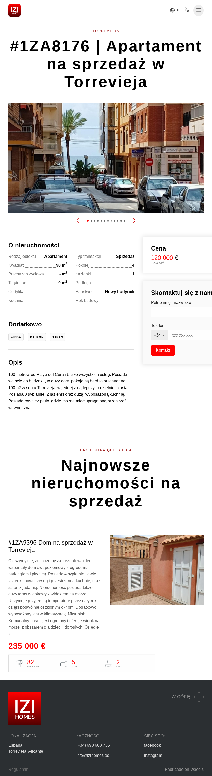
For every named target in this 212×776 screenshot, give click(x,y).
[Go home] (14, 10)
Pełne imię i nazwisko (171, 302)
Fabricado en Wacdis (184, 769)
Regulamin (18, 769)
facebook (152, 745)
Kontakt (163, 350)
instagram (153, 755)
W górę (181, 697)
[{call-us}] (186, 11)
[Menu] (198, 10)
